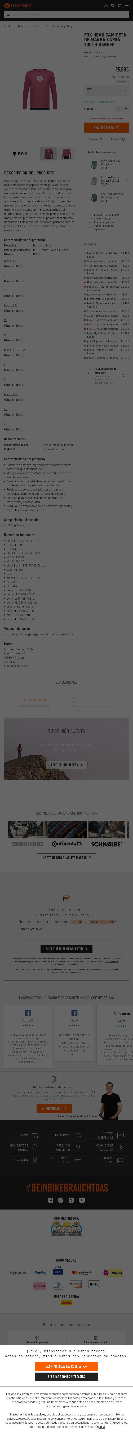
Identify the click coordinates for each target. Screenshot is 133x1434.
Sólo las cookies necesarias (66, 1376)
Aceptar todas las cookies (63, 1366)
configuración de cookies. (100, 1356)
